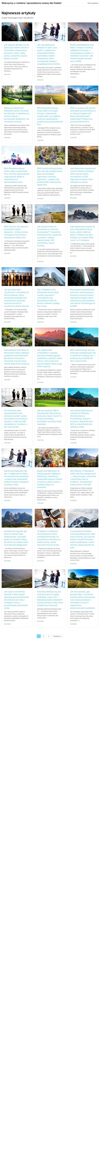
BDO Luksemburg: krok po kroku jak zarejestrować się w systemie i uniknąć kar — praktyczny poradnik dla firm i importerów (83, 355)
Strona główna (93, 3)
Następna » (57, 636)
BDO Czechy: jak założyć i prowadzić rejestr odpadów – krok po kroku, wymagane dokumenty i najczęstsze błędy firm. (16, 232)
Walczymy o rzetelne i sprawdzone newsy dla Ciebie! (31, 3)
